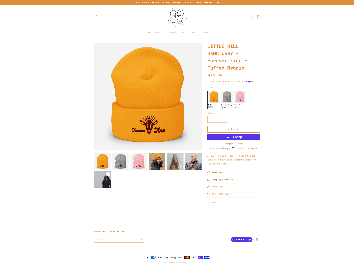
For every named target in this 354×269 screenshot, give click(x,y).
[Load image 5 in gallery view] (175, 161)
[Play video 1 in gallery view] (102, 179)
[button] (97, 17)
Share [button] (213, 202)
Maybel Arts (172, 262)
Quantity (210, 113)
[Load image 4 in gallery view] (157, 161)
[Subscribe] (141, 239)
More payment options (234, 144)
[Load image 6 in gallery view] (193, 161)
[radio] (213, 100)
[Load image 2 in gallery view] (120, 161)
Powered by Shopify (185, 262)
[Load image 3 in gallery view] (138, 161)
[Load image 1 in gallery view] (102, 161)
